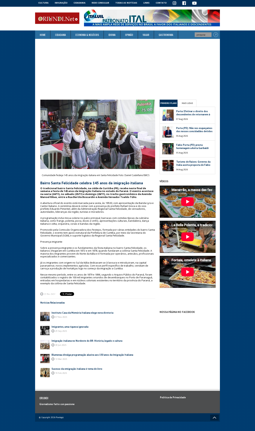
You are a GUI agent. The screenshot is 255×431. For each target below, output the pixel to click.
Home (43, 35)
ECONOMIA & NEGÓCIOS (87, 35)
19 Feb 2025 (61, 373)
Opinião (129, 35)
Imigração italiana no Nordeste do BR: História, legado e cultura (87, 340)
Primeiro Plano (168, 103)
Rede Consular (100, 2)
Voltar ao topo (214, 418)
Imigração (61, 2)
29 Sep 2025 (61, 331)
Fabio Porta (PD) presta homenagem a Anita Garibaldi (192, 146)
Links (146, 2)
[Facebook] (184, 3)
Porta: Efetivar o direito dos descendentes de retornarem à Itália (193, 114)
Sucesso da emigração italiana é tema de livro (77, 368)
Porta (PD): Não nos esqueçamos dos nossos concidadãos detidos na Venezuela (194, 131)
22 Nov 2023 (49, 294)
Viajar (146, 35)
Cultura (43, 2)
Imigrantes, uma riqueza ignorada (70, 326)
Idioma (112, 35)
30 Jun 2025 (60, 345)
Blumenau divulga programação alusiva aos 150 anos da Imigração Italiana (92, 354)
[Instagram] (174, 3)
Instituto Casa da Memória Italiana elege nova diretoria (82, 312)
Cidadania (79, 2)
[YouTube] (194, 3)
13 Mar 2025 (61, 359)
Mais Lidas (187, 103)
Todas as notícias (126, 2)
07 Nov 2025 (61, 316)
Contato (161, 2)
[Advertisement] (127, 69)
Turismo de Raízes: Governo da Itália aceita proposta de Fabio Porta (193, 165)
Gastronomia (166, 35)
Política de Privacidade (173, 397)
